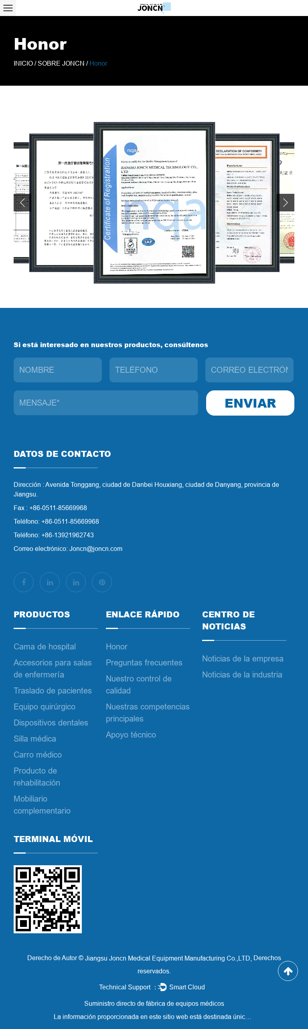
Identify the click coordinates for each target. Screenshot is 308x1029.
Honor (117, 646)
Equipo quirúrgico (44, 706)
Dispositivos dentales (51, 722)
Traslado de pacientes (53, 690)
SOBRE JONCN (61, 63)
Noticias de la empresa (243, 658)
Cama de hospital (45, 646)
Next (285, 202)
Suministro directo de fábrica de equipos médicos (154, 1003)
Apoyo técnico (131, 734)
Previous (22, 202)
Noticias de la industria (242, 674)
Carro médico (38, 754)
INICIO (23, 63)
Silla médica (35, 738)
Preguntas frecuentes (144, 662)
